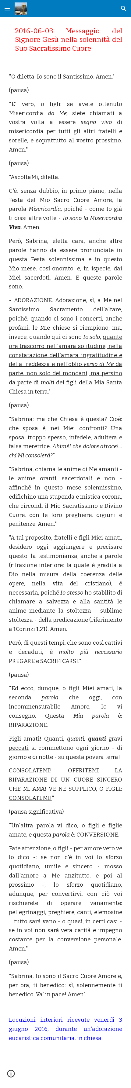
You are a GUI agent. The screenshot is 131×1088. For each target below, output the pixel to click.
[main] (65, 39)
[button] (7, 8)
